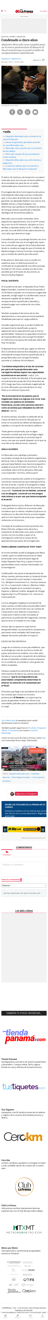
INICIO (5, 1317)
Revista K (14, 1270)
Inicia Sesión (24, 16)
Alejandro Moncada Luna (19, 774)
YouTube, (32, 728)
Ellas (28, 1266)
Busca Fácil (28, 1275)
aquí (44, 738)
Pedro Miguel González (21, 777)
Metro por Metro (14, 1285)
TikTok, (4, 730)
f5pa (28, 1280)
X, (8, 730)
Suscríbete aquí (8, 720)
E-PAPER (30, 1317)
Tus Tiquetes (14, 1275)
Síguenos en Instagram (26, 793)
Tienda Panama (14, 1291)
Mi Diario (14, 1266)
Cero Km (28, 1291)
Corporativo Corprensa (14, 1263)
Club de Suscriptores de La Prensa (14, 1280)
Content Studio (28, 1270)
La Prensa (28, 1263)
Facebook (14, 730)
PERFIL (42, 1317)
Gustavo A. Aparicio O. (11, 58)
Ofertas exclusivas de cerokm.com (33, 838)
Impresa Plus (28, 1285)
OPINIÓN (17, 1317)
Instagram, (41, 728)
